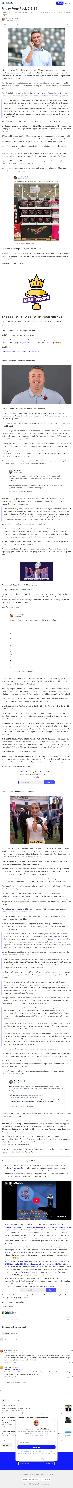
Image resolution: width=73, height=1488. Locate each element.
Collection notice (50, 1474)
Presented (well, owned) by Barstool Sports (16, 1408)
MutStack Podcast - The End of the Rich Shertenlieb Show (25, 1418)
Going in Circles (17, 1168)
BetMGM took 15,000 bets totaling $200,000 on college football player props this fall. (37, 1262)
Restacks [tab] (14, 1333)
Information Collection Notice (36, 1453)
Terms (42, 1474)
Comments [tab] (6, 1333)
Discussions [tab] (16, 1400)
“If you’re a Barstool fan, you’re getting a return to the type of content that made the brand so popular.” (38, 1227)
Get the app (46, 1479)
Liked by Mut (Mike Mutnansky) (14, 1353)
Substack (27, 1484)
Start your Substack (31, 1479)
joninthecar (8, 1367)
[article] (36, 1409)
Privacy (36, 1474)
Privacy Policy (51, 1453)
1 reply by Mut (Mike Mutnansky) (16, 1382)
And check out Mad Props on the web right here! (20, 351)
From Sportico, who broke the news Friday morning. (48, 95)
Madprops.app (24, 342)
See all (5, 1445)
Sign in (67, 3)
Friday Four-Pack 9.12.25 (11, 1406)
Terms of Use (45, 1451)
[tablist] (10, 1333)
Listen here (17, 1176)
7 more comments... (6, 1391)
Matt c (6, 1351)
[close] (54, 1420)
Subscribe (60, 3)
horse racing (55, 936)
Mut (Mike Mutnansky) (12, 18)
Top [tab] (4, 1400)
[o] (68, 1419)
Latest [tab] (9, 1400)
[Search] (69, 1400)
